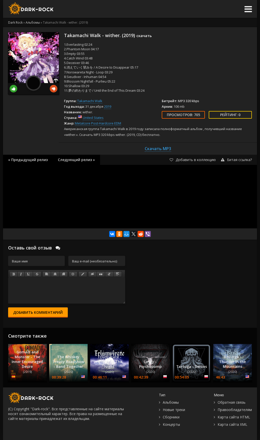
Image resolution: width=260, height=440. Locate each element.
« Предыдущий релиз (28, 159)
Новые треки (174, 409)
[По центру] (55, 274)
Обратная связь (232, 402)
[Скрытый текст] (92, 274)
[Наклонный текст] (21, 274)
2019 (107, 106)
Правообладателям (235, 409)
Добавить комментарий (38, 312)
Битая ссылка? (239, 159)
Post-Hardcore (102, 123)
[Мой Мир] (126, 234)
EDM (117, 123)
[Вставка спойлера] (117, 274)
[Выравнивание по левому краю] (46, 274)
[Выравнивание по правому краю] (63, 274)
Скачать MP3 (158, 148)
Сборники (171, 417)
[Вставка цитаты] (100, 274)
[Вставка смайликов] (73, 274)
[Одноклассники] (119, 234)
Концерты (171, 424)
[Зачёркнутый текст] (37, 274)
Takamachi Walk (89, 101)
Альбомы (171, 402)
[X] (134, 234)
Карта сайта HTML (234, 417)
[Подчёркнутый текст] (28, 274)
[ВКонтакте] (112, 234)
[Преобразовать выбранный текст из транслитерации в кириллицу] (109, 274)
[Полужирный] (14, 274)
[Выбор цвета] (82, 274)
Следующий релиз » (76, 159)
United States (93, 117)
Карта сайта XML (232, 424)
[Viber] (148, 234)
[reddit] (141, 234)
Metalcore (82, 123)
